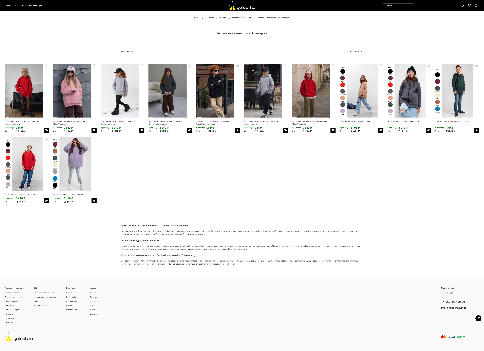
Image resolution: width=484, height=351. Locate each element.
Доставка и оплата (12, 305)
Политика (9, 322)
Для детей (209, 17)
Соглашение (10, 318)
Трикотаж (223, 17)
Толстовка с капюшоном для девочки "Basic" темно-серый (165, 122)
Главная (197, 17)
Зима (92, 305)
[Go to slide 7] (32, 116)
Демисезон (94, 310)
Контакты (9, 314)
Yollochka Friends (12, 293)
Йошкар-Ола (71, 301)
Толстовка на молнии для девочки (403, 121)
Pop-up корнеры (40, 305)
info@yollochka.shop (453, 307)
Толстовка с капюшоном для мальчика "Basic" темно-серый (213, 122)
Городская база (72, 310)
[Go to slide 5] (24, 116)
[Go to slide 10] (88, 116)
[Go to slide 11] (274, 116)
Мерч (36, 301)
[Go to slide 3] (15, 116)
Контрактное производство (45, 297)
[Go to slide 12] (277, 116)
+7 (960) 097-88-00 (453, 301)
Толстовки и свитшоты (242, 17)
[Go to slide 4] (19, 116)
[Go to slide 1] (7, 116)
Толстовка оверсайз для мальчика (20, 194)
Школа (69, 305)
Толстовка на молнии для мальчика (451, 121)
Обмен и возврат (12, 310)
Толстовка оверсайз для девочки (68, 194)
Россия (69, 293)
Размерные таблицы (13, 297)
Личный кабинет (12, 301)
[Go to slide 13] (280, 116)
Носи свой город (73, 297)
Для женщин (95, 293)
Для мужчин (95, 297)
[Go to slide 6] (28, 116)
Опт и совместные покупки (45, 293)
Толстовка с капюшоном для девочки (357, 121)
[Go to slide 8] (36, 116)
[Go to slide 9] (40, 116)
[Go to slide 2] (11, 116)
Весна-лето (94, 314)
